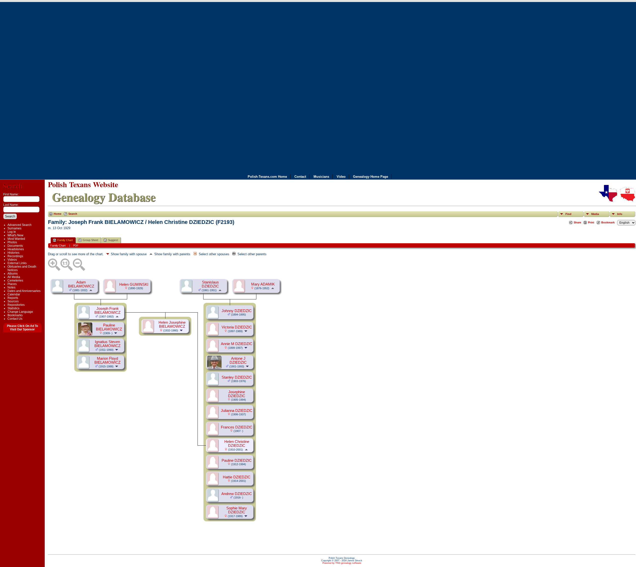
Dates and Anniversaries (23, 291)
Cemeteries (15, 280)
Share (577, 222)
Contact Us (14, 318)
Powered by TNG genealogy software (341, 563)
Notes (11, 287)
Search (13, 186)
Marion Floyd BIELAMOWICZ (107, 360)
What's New (15, 235)
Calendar (13, 294)
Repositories (16, 305)
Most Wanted (16, 239)
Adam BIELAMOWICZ (81, 284)
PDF (76, 245)
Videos (12, 259)
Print (591, 222)
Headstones (15, 249)
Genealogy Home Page (370, 176)
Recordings (15, 256)
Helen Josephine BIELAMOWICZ (172, 324)
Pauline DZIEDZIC (237, 460)
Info (619, 214)
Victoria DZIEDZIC (237, 327)
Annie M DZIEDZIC (236, 344)
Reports (12, 298)
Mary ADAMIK (263, 284)
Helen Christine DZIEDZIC (236, 444)
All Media (13, 277)
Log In (11, 232)
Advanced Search (19, 225)
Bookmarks (15, 315)
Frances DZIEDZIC (236, 427)
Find (568, 214)
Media (595, 214)
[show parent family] (90, 290)
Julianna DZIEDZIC (236, 411)
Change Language (20, 312)
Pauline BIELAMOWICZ (109, 327)
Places (12, 284)
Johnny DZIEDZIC (237, 311)
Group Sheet (90, 240)
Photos (12, 242)
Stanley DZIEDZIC (237, 377)
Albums (12, 273)
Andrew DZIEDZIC (236, 494)
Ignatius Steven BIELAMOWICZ (107, 344)
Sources (13, 301)
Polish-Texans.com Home (267, 176)
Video (341, 176)
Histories (13, 252)
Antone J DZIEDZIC (238, 360)
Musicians (321, 176)
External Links (17, 263)
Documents (15, 246)
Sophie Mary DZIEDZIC (236, 510)
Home (57, 213)
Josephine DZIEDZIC (236, 394)
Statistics (13, 308)
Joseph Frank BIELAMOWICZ (107, 311)
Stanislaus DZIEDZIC (210, 284)
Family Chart (65, 240)
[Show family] (116, 333)
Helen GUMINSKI (133, 284)
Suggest (113, 240)
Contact (300, 176)
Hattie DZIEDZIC (236, 477)
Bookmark (608, 222)
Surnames (14, 228)
